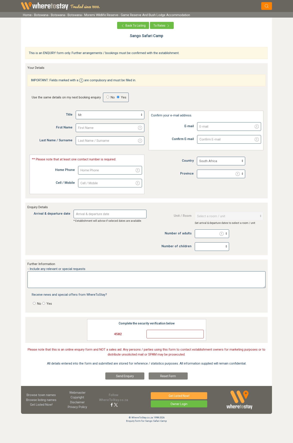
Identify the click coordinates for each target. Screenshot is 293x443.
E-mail (189, 126)
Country (188, 161)
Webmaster (77, 393)
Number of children (177, 246)
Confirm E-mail (183, 139)
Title (69, 114)
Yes (49, 304)
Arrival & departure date (52, 213)
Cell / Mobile (65, 183)
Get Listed (41, 405)
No (38, 304)
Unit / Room (183, 216)
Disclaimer (77, 402)
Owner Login (179, 404)
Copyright (77, 397)
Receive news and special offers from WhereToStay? (69, 295)
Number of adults (178, 233)
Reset (168, 376)
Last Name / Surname (55, 140)
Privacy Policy (77, 407)
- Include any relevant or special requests (56, 269)
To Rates (159, 25)
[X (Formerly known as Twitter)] (116, 405)
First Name (64, 127)
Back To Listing (135, 25)
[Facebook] (112, 405)
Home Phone (65, 170)
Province (187, 173)
